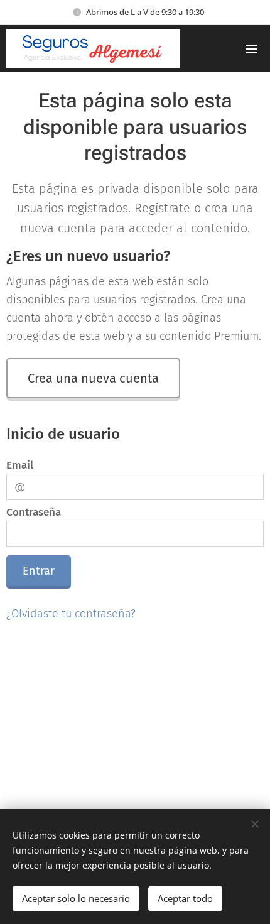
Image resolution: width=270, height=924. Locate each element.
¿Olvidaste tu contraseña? (71, 614)
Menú (251, 48)
